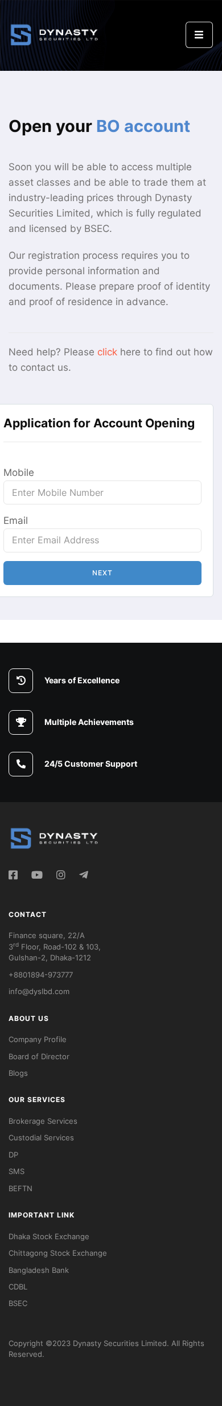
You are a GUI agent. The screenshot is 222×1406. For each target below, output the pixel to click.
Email (15, 520)
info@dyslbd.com (39, 991)
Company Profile (38, 1039)
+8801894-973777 (41, 974)
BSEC (18, 1303)
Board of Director (39, 1056)
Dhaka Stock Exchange (49, 1236)
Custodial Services (41, 1137)
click (107, 352)
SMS (16, 1171)
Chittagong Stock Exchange (58, 1252)
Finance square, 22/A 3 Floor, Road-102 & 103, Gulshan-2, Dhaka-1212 (55, 946)
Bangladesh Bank (39, 1270)
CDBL (18, 1286)
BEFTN (20, 1188)
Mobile (18, 472)
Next (102, 573)
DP (13, 1154)
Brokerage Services (43, 1120)
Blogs (18, 1072)
